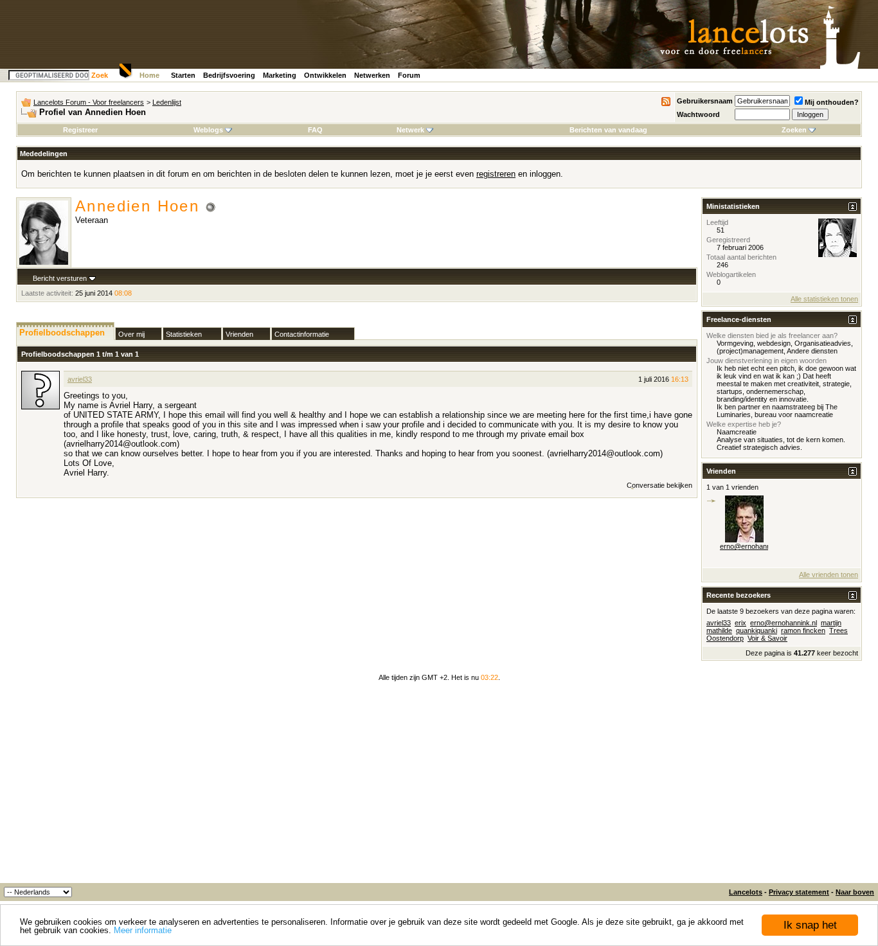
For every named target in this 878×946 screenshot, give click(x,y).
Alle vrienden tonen (828, 574)
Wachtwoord (698, 114)
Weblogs (208, 130)
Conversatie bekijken (659, 485)
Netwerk (410, 130)
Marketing (279, 75)
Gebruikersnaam (705, 101)
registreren (495, 174)
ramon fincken (803, 630)
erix (740, 623)
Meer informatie (143, 930)
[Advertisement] (439, 787)
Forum (409, 75)
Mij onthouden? (832, 102)
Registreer (80, 130)
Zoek (99, 75)
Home (149, 75)
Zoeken (794, 130)
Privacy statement (799, 892)
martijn (831, 623)
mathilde (719, 630)
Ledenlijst (166, 102)
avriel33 (79, 379)
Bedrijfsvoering (229, 75)
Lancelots (745, 892)
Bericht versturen (60, 278)
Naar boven (855, 892)
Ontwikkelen (325, 75)
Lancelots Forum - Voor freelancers (88, 102)
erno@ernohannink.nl (753, 546)
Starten (183, 75)
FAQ (315, 130)
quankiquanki (756, 630)
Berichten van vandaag (608, 130)
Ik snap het (810, 925)
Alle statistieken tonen (824, 299)
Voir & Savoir (767, 638)
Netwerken (372, 75)
